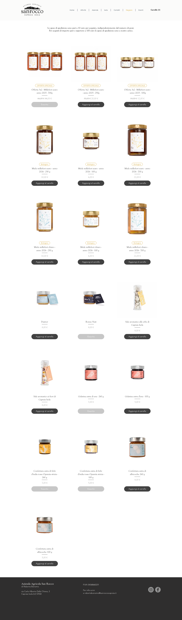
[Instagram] (151, 589)
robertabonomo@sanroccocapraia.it (100, 593)
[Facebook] (158, 589)
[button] (156, 10)
